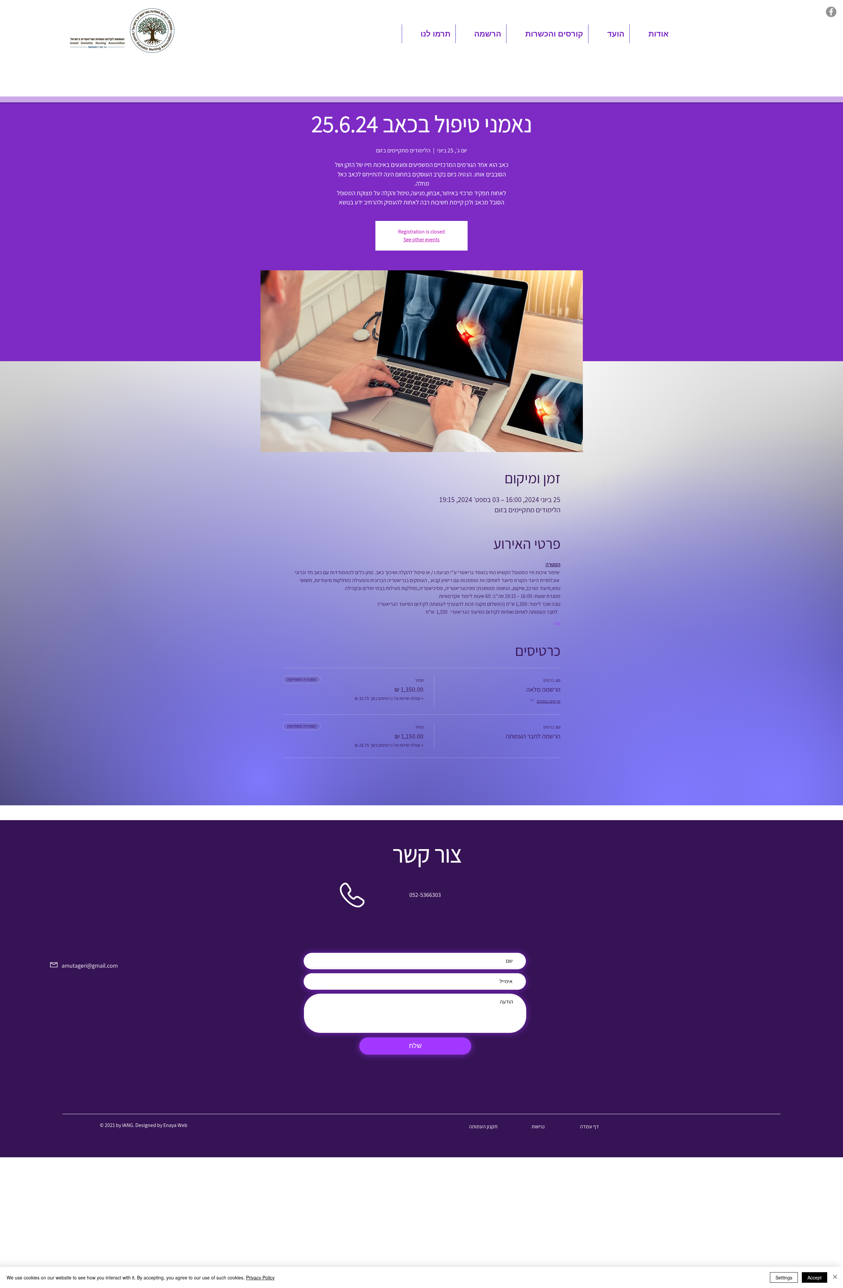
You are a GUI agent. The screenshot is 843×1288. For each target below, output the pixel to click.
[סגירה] (835, 1277)
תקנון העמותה (483, 1126)
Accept (814, 1277)
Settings (783, 1277)
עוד (556, 623)
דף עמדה (589, 1126)
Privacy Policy (260, 1277)
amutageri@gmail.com (88, 965)
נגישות (538, 1126)
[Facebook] (831, 12)
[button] (651, 33)
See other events (421, 239)
